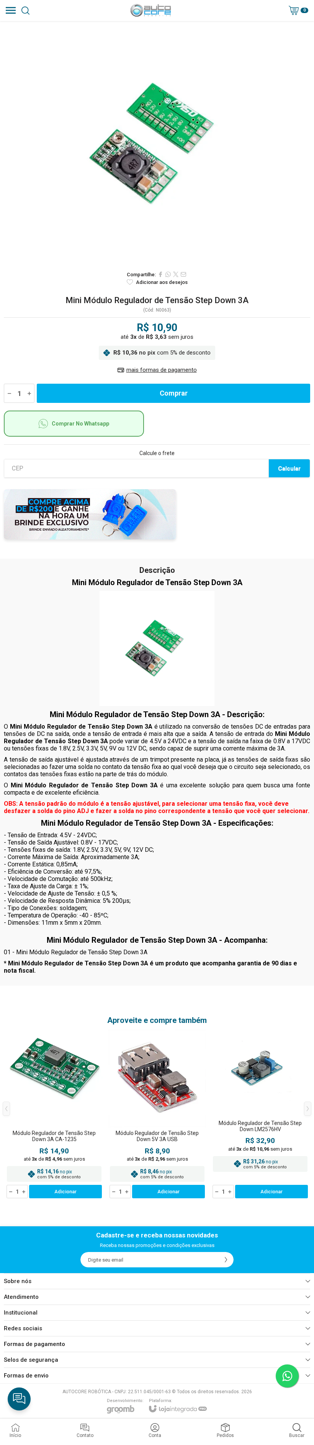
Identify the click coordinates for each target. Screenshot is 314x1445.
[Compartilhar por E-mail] (183, 274)
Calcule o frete (157, 453)
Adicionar (65, 1191)
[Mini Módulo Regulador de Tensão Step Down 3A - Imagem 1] (157, 144)
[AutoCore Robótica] (151, 10)
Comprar (174, 393)
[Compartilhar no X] (175, 274)
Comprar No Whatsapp (80, 424)
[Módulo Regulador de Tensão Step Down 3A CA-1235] (54, 1114)
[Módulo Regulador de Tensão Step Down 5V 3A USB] (157, 1114)
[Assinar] (226, 1259)
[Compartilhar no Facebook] (160, 274)
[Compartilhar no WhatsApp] (168, 274)
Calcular (289, 468)
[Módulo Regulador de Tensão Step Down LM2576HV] (260, 1114)
